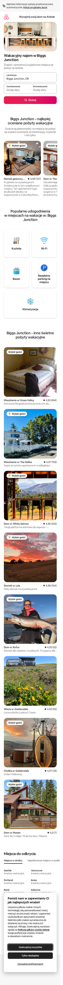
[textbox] (17, 90)
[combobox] (30, 79)
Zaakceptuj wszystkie (30, 947)
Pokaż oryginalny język (35, 7)
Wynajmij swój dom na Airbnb (37, 17)
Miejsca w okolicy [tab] (13, 860)
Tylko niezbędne (30, 955)
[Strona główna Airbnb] (6, 17)
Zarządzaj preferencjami (30, 964)
